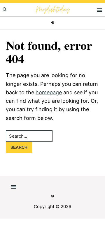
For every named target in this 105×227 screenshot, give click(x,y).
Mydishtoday (52, 10)
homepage (49, 92)
